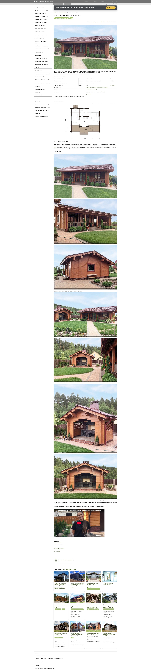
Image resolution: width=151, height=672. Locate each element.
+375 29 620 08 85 (38, 4)
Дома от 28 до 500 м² (40, 13)
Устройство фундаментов (41, 45)
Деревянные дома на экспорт (42, 79)
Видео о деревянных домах (42, 104)
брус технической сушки (59, 548)
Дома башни (38, 113)
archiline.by (37, 665)
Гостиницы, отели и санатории (42, 73)
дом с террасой (57, 551)
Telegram (50, 4)
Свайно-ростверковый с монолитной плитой (95, 91)
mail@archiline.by (38, 663)
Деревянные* (89, 94)
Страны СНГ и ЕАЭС (39, 89)
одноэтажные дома (58, 542)
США (36, 98)
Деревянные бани (39, 25)
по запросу (112, 85)
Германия (37, 92)
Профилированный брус (41, 58)
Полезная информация (41, 116)
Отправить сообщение (58, 4)
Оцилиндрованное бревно (41, 61)
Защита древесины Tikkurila (42, 67)
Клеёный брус (38, 55)
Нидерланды (38, 95)
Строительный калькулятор (41, 48)
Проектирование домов (41, 34)
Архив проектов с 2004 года (42, 110)
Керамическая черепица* (91, 89)
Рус (112, 1)
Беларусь (37, 86)
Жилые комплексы (39, 76)
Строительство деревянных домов (41, 42)
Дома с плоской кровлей (41, 19)
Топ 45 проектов (67, 4)
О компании (86, 1)
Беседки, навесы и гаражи (41, 28)
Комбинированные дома (41, 22)
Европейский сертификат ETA (42, 107)
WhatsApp (44, 4)
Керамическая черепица (41, 64)
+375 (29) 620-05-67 (39, 660)
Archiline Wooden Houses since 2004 (44, 1)
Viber (47, 4)
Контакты (103, 1)
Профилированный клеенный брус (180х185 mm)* (97, 87)
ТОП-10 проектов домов (41, 10)
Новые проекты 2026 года (41, 16)
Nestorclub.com (52, 668)
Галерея (95, 1)
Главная (55, 12)
